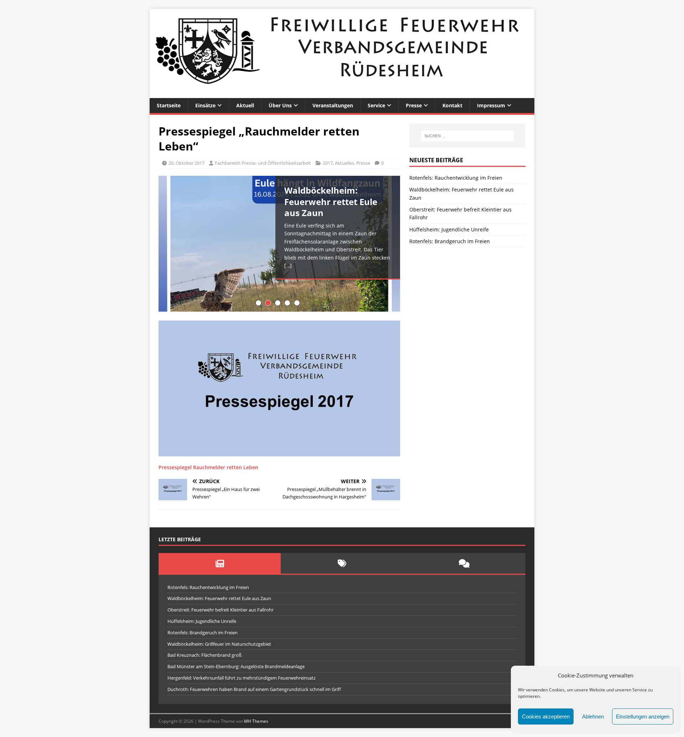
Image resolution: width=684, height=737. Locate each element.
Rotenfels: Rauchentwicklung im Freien (455, 177)
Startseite (169, 105)
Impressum (491, 105)
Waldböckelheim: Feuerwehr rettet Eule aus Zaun (219, 598)
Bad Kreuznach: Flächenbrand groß (204, 655)
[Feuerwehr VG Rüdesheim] (342, 94)
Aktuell (245, 105)
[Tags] (342, 563)
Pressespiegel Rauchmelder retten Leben (208, 467)
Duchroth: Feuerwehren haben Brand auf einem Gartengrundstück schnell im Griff (254, 689)
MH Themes (256, 721)
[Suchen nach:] (467, 136)
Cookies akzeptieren (546, 716)
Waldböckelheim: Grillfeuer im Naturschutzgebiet (219, 644)
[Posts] (220, 563)
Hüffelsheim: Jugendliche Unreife (449, 229)
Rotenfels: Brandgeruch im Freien (449, 241)
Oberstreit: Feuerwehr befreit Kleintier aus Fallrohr (220, 610)
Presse (414, 105)
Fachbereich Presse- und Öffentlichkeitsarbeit (263, 163)
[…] (288, 265)
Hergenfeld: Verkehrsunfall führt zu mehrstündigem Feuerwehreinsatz (241, 678)
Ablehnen (593, 716)
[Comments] (464, 563)
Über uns (280, 105)
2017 (328, 163)
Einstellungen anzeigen (642, 716)
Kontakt (452, 105)
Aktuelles (344, 163)
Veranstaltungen (332, 105)
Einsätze (205, 105)
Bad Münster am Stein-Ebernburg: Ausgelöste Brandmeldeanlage (236, 666)
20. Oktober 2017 (186, 163)
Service (376, 105)
